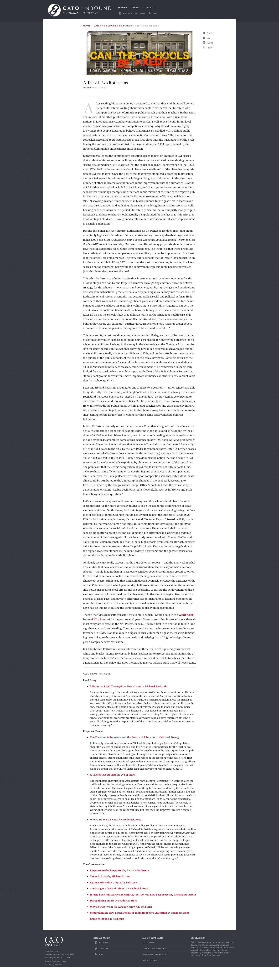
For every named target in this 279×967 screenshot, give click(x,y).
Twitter (142, 13)
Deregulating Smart (102, 900)
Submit (210, 42)
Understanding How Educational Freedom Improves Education (128, 912)
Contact (149, 7)
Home (87, 25)
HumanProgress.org (156, 954)
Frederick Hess (131, 819)
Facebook (127, 13)
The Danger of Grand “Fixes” (107, 888)
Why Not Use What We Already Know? (113, 906)
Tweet (209, 33)
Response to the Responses (106, 870)
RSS (155, 13)
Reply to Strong (99, 918)
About (135, 7)
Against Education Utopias (106, 882)
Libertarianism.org (154, 948)
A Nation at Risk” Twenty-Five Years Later (115, 686)
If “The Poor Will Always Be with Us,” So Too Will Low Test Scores (130, 894)
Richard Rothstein (156, 686)
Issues (122, 7)
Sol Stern (87, 87)
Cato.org (148, 942)
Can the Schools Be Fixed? (113, 25)
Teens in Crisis (99, 876)
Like (208, 38)
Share (209, 47)
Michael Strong (169, 737)
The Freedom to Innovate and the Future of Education (123, 737)
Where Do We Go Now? (104, 819)
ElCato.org (150, 960)
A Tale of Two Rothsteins (105, 774)
